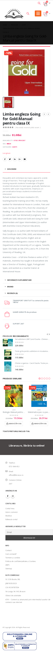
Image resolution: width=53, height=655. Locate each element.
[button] (39, 378)
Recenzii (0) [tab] (12, 293)
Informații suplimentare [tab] (19, 280)
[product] (8, 343)
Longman (6, 153)
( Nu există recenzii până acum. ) (27, 127)
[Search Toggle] (39, 3)
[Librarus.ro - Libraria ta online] (14, 13)
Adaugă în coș (15, 423)
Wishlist (8, 516)
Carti (14, 147)
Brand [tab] (10, 286)
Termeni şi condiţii (12, 558)
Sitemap (8, 568)
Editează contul (11, 519)
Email (25, 159)
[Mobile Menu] (38, 13)
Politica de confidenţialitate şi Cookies (20, 561)
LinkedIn (15, 159)
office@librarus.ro (16, 475)
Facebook (5, 159)
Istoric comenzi (11, 512)
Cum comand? (11, 554)
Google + (20, 159)
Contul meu (10, 508)
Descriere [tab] (11, 169)
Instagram (13, 496)
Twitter (10, 159)
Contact (8, 550)
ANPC (7, 565)
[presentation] (47, 334)
